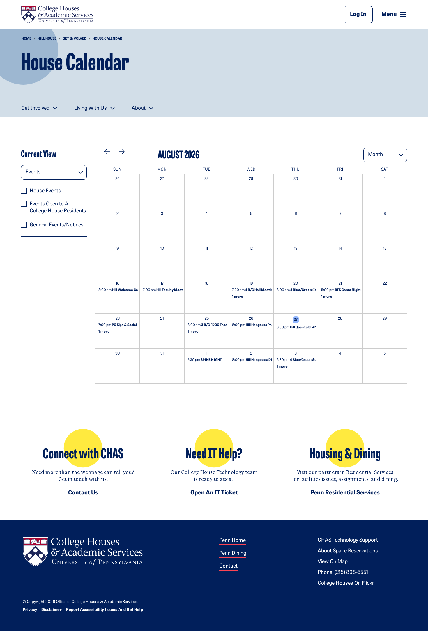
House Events (45, 191)
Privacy (30, 610)
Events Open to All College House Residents (58, 208)
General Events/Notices (57, 225)
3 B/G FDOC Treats (209, 325)
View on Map (333, 562)
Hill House (47, 38)
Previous (109, 151)
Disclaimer (51, 610)
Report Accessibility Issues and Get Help (104, 610)
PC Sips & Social (117, 325)
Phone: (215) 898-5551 (343, 572)
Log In (358, 14)
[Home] (57, 14)
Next (119, 151)
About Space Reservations (348, 551)
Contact (228, 566)
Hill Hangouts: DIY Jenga (258, 360)
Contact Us (83, 493)
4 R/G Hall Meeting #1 (255, 290)
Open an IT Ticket (214, 493)
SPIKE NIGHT (205, 360)
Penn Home (232, 540)
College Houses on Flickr (346, 583)
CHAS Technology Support (348, 540)
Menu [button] (394, 14)
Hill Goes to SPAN (297, 327)
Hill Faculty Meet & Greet (169, 290)
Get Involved (74, 38)
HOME (26, 38)
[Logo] (83, 551)
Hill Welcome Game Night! (126, 290)
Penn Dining (232, 553)
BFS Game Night (341, 290)
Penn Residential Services (345, 493)
